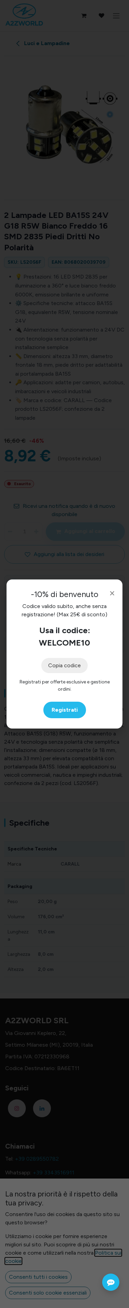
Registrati (65, 710)
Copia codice (64, 665)
